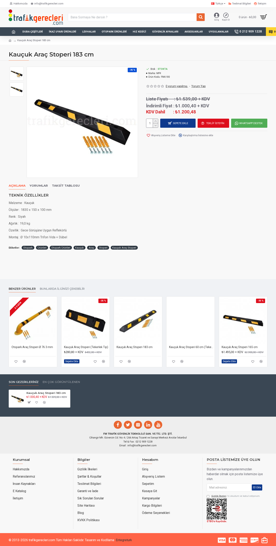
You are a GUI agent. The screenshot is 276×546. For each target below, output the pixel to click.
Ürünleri (42, 247)
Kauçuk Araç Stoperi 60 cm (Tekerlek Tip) (191, 347)
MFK (158, 73)
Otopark (28, 247)
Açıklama (17, 185)
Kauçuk (79, 247)
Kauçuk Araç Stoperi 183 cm (135, 347)
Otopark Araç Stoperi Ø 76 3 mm (32, 347)
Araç (91, 247)
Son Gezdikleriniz (24, 382)
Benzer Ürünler (22, 289)
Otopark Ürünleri (60, 247)
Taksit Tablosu (66, 185)
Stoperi (103, 247)
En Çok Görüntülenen (61, 382)
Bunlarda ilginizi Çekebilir (62, 289)
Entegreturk (124, 540)
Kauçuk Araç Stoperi (124, 247)
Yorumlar (38, 185)
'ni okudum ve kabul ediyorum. (235, 496)
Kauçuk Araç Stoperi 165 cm (240, 347)
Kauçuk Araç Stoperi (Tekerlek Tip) (86, 347)
